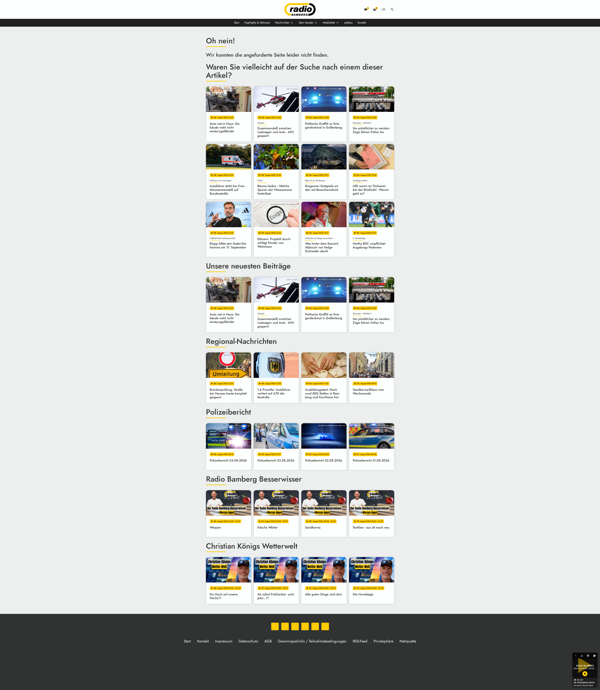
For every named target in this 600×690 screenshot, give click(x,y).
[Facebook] (215, 9)
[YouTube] (228, 9)
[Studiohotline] (240, 9)
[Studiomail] (234, 9)
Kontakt (362, 23)
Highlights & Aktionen (257, 23)
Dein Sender (306, 23)
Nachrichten (282, 23)
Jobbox (348, 23)
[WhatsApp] (209, 9)
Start (236, 23)
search (392, 9)
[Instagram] (222, 9)
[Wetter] (383, 9)
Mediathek (329, 23)
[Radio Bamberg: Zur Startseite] (300, 9)
